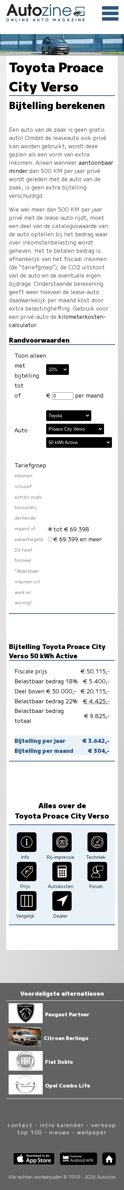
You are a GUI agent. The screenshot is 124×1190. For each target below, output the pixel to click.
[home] (106, 1163)
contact (20, 1124)
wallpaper (92, 1132)
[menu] (110, 14)
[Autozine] (62, 11)
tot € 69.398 (71, 529)
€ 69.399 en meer (77, 539)
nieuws (59, 1132)
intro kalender (62, 1124)
